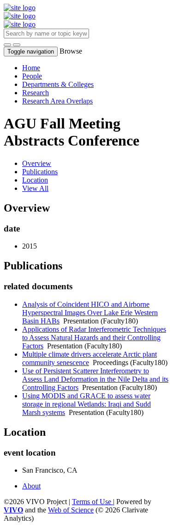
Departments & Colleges (58, 84)
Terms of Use (92, 502)
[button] (7, 44)
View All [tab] (35, 188)
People (32, 76)
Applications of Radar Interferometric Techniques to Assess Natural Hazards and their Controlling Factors (94, 337)
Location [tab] (35, 180)
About (31, 486)
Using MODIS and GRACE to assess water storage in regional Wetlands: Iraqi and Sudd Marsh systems (86, 404)
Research (35, 93)
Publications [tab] (40, 172)
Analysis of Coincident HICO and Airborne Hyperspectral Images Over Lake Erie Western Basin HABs (90, 312)
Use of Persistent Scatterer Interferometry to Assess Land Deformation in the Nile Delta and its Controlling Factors (95, 379)
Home (31, 68)
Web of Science (71, 510)
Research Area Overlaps (57, 101)
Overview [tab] (36, 163)
